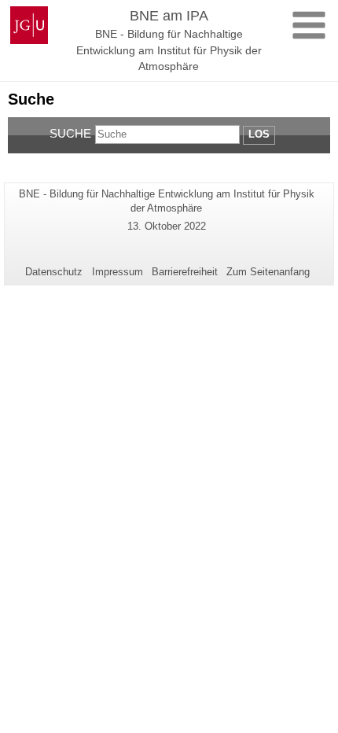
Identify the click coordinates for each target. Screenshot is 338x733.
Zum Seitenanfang (268, 272)
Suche (70, 133)
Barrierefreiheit (185, 272)
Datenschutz (54, 272)
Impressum (117, 272)
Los (259, 134)
